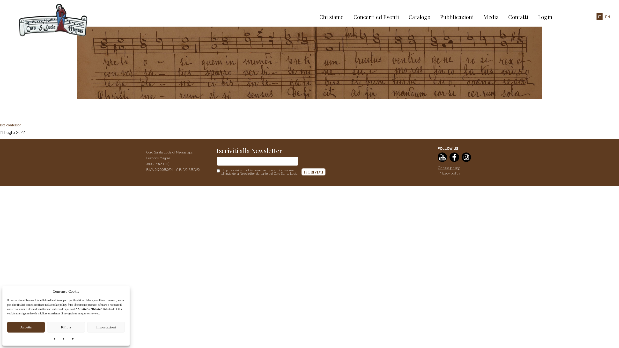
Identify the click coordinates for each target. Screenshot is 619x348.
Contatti (518, 17)
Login (545, 17)
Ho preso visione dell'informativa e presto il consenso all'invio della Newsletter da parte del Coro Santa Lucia (259, 171)
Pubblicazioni (457, 17)
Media (491, 17)
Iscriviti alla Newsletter (249, 150)
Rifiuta (66, 327)
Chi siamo (331, 17)
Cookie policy (449, 167)
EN (607, 16)
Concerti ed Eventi (376, 17)
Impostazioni (106, 327)
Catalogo (419, 17)
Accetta (26, 327)
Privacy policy (449, 173)
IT (599, 16)
